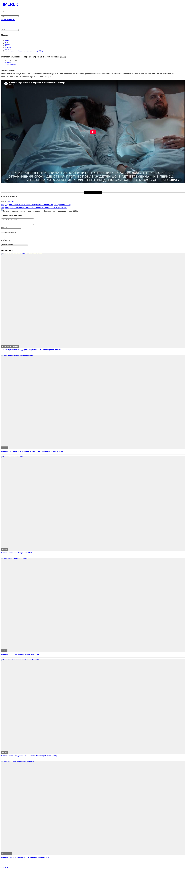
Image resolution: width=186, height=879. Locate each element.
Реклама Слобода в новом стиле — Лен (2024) (20, 654)
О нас (6, 867)
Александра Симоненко (12, 346)
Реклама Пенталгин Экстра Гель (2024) (16, 553)
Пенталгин (4, 549)
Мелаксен (8, 62)
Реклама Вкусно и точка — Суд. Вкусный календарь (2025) (25, 857)
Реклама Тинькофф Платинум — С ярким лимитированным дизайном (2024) (32, 451)
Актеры (4, 346)
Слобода (4, 650)
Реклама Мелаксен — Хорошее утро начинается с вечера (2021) (24, 51)
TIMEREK (9, 4)
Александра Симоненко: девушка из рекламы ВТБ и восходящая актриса (31, 350)
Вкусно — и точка (6, 853)
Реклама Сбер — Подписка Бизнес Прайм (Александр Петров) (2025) (29, 756)
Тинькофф (4, 447)
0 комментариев (10, 64)
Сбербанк (4, 752)
